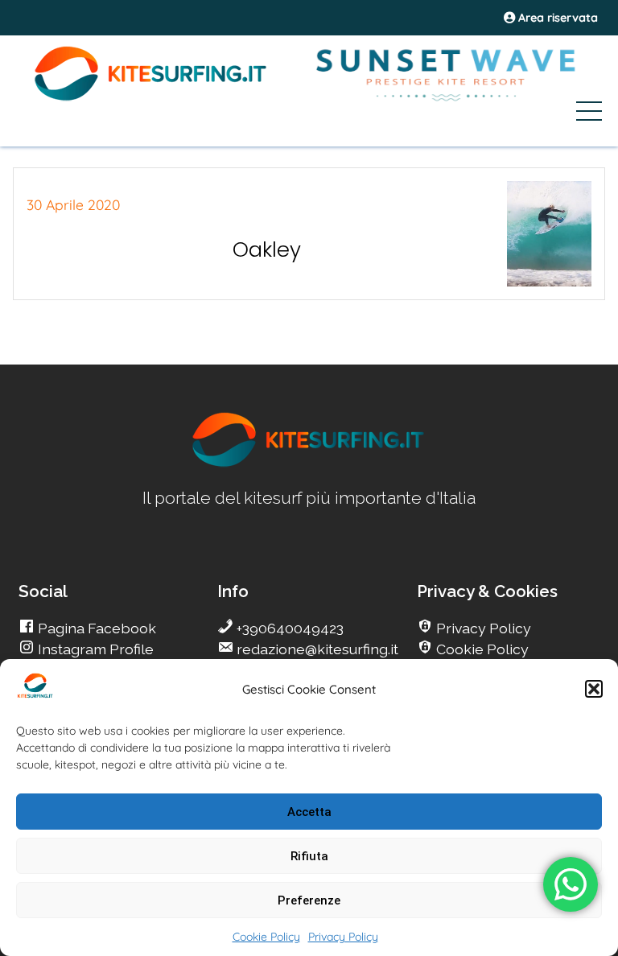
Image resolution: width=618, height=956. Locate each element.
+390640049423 (288, 628)
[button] (594, 689)
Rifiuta (309, 856)
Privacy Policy (343, 936)
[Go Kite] (151, 98)
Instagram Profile (94, 649)
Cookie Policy (266, 936)
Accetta (309, 812)
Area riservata (556, 17)
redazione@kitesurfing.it (315, 649)
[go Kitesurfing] (309, 463)
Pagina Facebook (95, 628)
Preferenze (309, 900)
